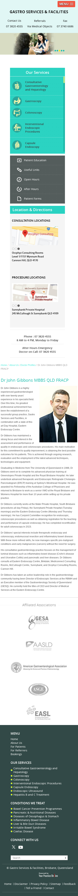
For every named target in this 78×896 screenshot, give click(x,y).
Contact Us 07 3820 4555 (14, 23)
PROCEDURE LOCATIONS (28, 277)
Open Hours (31, 179)
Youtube (20, 847)
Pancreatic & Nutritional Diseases (34, 812)
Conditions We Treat (28, 803)
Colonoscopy (21, 779)
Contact (49, 888)
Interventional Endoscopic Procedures (37, 783)
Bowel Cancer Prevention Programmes (37, 809)
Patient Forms (32, 198)
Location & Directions (32, 209)
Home (4, 365)
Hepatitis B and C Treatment (31, 794)
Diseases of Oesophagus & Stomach (36, 816)
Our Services (37, 72)
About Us (14, 365)
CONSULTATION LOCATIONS (31, 221)
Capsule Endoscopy (25, 787)
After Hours (31, 189)
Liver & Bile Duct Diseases (29, 824)
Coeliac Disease (23, 831)
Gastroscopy (21, 776)
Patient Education (35, 160)
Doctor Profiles (28, 365)
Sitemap (55, 884)
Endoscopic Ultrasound (28, 791)
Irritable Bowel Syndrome (29, 827)
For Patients (18, 746)
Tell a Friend (33, 888)
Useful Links (31, 170)
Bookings (16, 754)
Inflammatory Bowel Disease (31, 820)
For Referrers (19, 750)
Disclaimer (21, 884)
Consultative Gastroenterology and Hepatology (35, 770)
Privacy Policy (39, 884)
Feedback (70, 884)
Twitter (14, 847)
